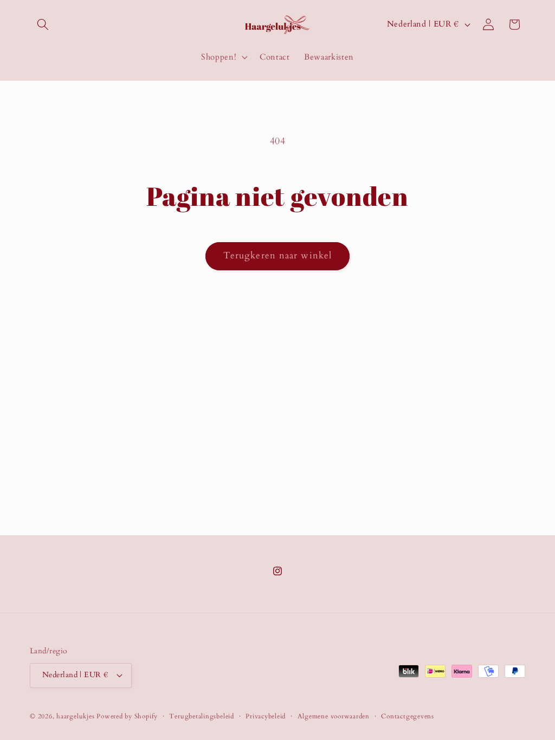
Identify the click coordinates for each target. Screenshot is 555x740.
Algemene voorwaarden (334, 716)
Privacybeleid (266, 716)
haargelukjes (75, 716)
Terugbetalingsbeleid (201, 716)
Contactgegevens (407, 716)
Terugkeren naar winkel (277, 256)
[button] (43, 24)
